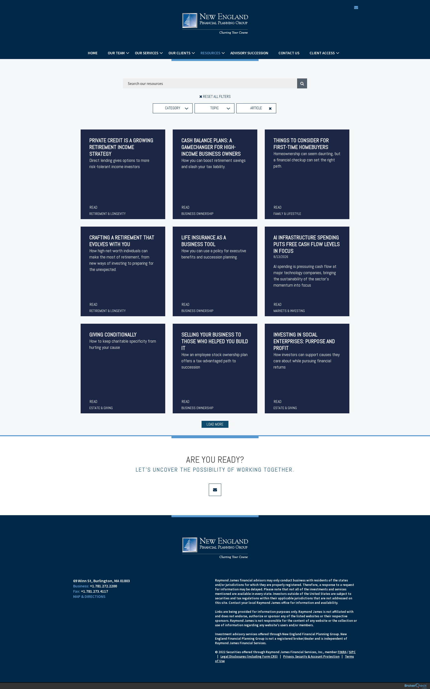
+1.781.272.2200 (103, 585)
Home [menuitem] (93, 53)
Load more (215, 424)
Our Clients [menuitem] (179, 53)
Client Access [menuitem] (322, 53)
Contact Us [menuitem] (288, 53)
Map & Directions (89, 596)
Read (93, 207)
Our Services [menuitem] (146, 53)
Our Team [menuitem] (116, 53)
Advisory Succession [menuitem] (249, 53)
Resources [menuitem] (210, 53)
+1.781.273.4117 (94, 591)
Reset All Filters (216, 96)
